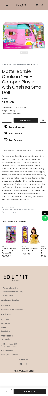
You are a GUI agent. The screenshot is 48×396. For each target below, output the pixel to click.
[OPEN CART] (37, 5)
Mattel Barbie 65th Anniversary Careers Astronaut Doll (10, 251)
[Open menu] (7, 5)
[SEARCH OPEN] (42, 5)
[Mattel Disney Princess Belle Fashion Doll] (31, 234)
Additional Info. (24, 151)
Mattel (4, 246)
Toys (4, 64)
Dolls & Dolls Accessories (19, 64)
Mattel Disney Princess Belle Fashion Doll (30, 250)
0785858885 (8, 351)
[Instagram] (26, 364)
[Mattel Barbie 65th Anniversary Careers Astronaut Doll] (11, 234)
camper (12, 212)
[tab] (9, 150)
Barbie (8, 212)
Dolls (35, 64)
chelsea (18, 212)
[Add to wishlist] (43, 120)
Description (8, 151)
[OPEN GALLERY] (24, 36)
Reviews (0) (39, 151)
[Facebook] (20, 364)
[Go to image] (21, 52)
